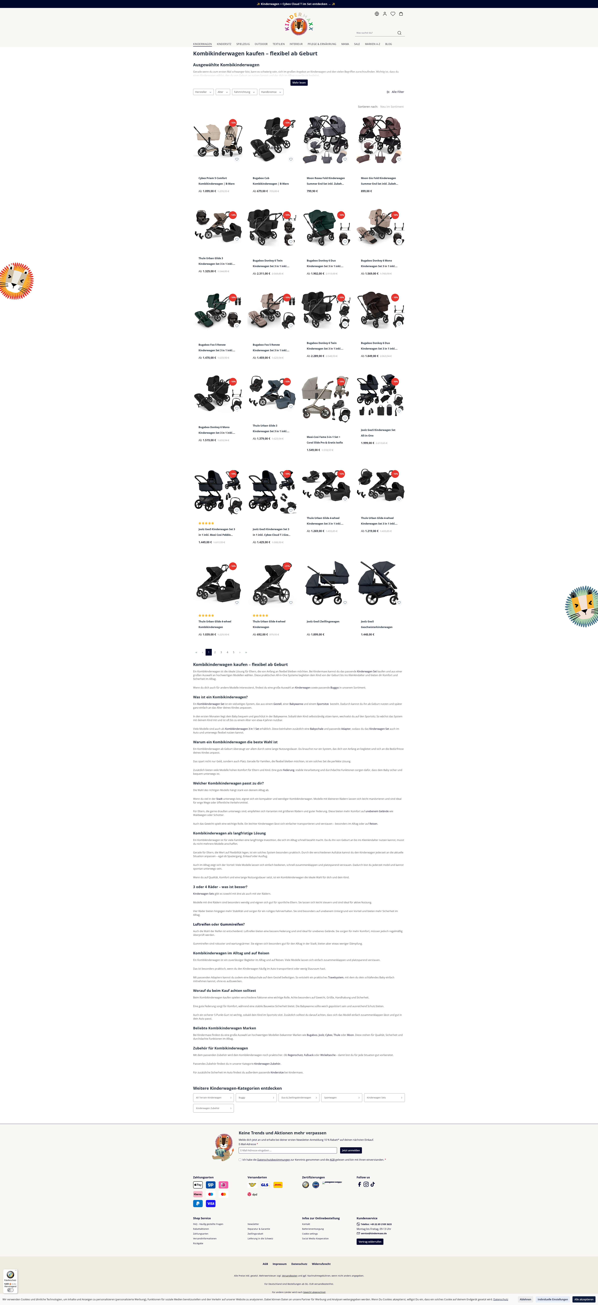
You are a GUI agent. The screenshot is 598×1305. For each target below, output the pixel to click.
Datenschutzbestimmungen (300, 682)
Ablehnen (525, 1299)
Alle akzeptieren (583, 1299)
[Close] (332, 609)
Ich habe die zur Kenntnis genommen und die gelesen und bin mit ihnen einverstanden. (300, 685)
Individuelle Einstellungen (553, 1299)
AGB (297, 685)
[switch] (10, 1290)
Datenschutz (500, 1299)
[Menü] (16, 1271)
